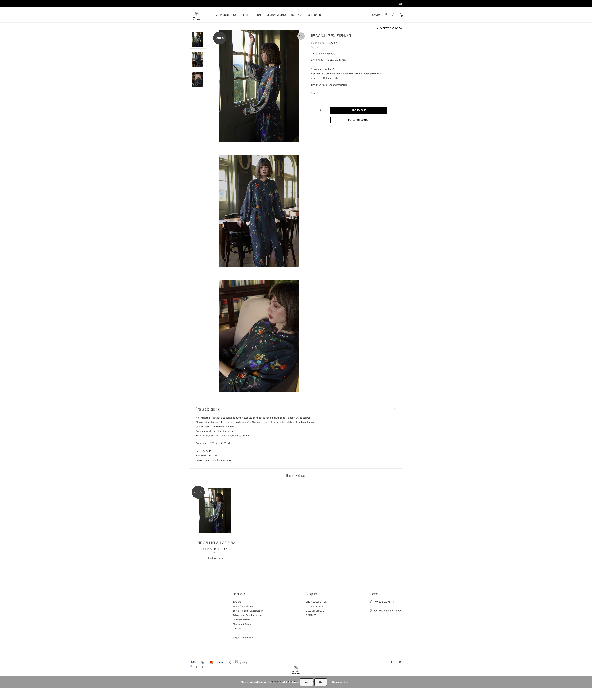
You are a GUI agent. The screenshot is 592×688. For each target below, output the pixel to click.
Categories (311, 593)
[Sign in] (386, 14)
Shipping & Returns (243, 624)
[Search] (393, 14)
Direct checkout (359, 120)
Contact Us (239, 628)
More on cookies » (340, 682)
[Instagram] (400, 662)
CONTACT (296, 15)
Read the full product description (329, 85)
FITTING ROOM (252, 15)
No (320, 682)
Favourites (301, 36)
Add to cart (359, 110)
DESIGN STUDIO (276, 15)
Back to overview (391, 28)
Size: (314, 93)
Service (376, 15)
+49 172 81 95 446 (385, 602)
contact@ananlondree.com (388, 610)
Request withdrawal (243, 637)
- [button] (314, 110)
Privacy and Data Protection (247, 615)
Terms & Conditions (243, 606)
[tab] (296, 408)
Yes (306, 682)
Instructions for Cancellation (248, 610)
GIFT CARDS (315, 15)
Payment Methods (242, 619)
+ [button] (326, 110)
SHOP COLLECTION (226, 15)
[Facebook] (391, 662)
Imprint (237, 602)
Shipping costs (327, 53)
